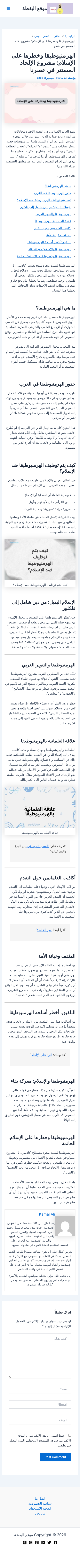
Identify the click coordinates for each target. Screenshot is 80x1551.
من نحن (40, 1513)
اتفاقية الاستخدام (40, 1508)
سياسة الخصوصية (40, 1503)
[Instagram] (31, 1542)
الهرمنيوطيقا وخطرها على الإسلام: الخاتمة (44, 256)
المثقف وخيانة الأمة (58, 235)
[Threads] (24, 1542)
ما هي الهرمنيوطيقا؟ (58, 186)
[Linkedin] (43, 1542)
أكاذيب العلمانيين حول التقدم (52, 228)
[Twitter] (49, 1542)
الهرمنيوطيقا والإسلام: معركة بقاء (50, 249)
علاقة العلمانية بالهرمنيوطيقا (53, 221)
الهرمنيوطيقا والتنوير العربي (53, 214)
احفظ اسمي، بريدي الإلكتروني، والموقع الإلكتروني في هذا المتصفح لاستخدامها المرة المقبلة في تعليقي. (40, 1440)
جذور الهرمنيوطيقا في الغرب (52, 193)
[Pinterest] (37, 1542)
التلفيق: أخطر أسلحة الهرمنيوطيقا (49, 242)
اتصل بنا (40, 1498)
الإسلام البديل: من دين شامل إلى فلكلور (45, 207)
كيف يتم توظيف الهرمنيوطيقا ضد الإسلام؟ (44, 200)
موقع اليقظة (34, 8)
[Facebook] (55, 1542)
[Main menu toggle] (8, 8)
